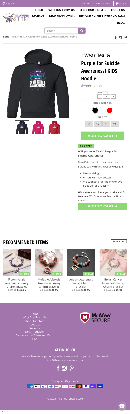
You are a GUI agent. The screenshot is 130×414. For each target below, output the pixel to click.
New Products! (61, 16)
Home (39, 10)
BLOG (121, 22)
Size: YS (102, 117)
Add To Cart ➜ (102, 206)
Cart (122, 3)
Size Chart (86, 146)
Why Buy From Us (61, 10)
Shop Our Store (91, 10)
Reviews (38, 16)
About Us (117, 10)
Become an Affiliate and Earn (102, 16)
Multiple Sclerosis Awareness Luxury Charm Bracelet (49, 283)
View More (119, 241)
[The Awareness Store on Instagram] (120, 37)
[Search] (81, 31)
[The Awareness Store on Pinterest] (125, 37)
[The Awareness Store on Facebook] (116, 37)
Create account (101, 3)
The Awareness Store (70, 398)
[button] (122, 406)
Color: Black (102, 103)
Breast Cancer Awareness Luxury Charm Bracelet (113, 283)
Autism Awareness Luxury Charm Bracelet (81, 283)
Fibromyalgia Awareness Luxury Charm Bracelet (16, 283)
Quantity (102, 92)
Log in (85, 3)
